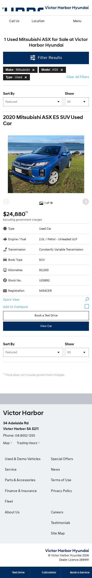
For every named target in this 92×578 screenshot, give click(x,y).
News (55, 469)
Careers (57, 512)
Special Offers (62, 458)
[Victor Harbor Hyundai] (23, 7)
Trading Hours (27, 443)
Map (6, 443)
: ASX (49, 70)
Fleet (9, 501)
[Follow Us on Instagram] (39, 398)
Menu (77, 21)
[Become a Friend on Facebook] (53, 398)
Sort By (9, 93)
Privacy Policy (61, 490)
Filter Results (50, 57)
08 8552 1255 (25, 435)
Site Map (58, 533)
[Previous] (6, 201)
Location (38, 21)
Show (69, 93)
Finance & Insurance (21, 490)
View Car (46, 326)
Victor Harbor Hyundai (67, 7)
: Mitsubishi (18, 70)
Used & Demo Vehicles (22, 458)
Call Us (14, 21)
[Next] (86, 201)
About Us (12, 512)
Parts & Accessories (20, 480)
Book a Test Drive (45, 315)
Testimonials (60, 522)
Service (11, 469)
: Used (14, 77)
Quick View (11, 299)
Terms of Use (61, 480)
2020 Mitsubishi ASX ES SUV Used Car (43, 120)
